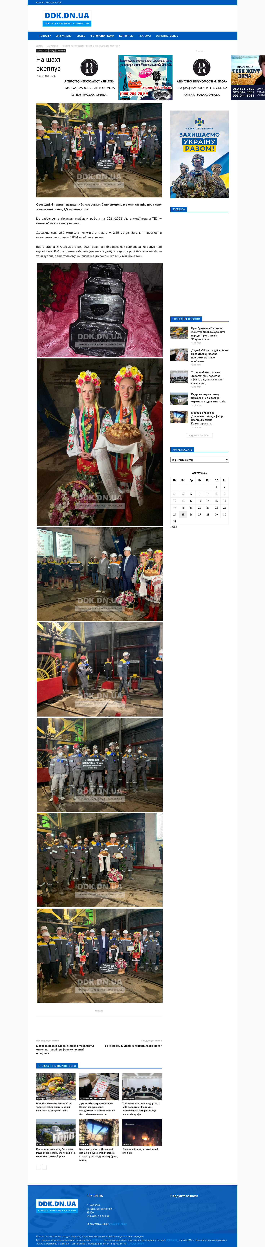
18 (183, 507)
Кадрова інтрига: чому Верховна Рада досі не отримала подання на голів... (209, 398)
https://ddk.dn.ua (135, 1243)
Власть (40, 1144)
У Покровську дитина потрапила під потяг (133, 1045)
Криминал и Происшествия (92, 1099)
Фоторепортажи (102, 35)
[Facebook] (202, 2)
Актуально (64, 35)
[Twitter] (214, 2)
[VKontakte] (220, 2)
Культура (41, 1099)
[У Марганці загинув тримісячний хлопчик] (142, 1132)
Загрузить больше (199, 435)
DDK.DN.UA (97, 1240)
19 (191, 507)
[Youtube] (226, 2)
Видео (81, 35)
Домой (39, 46)
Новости (45, 35)
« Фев (173, 526)
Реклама (144, 35)
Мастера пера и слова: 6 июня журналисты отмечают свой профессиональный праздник (65, 1049)
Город (52, 51)
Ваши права (128, 1099)
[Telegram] (208, 2)
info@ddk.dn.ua (118, 1223)
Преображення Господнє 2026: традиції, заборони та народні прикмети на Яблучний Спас (53, 1107)
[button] (224, 36)
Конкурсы (126, 35)
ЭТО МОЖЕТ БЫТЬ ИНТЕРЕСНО (57, 1066)
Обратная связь (167, 35)
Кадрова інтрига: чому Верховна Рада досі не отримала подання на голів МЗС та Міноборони (55, 1153)
